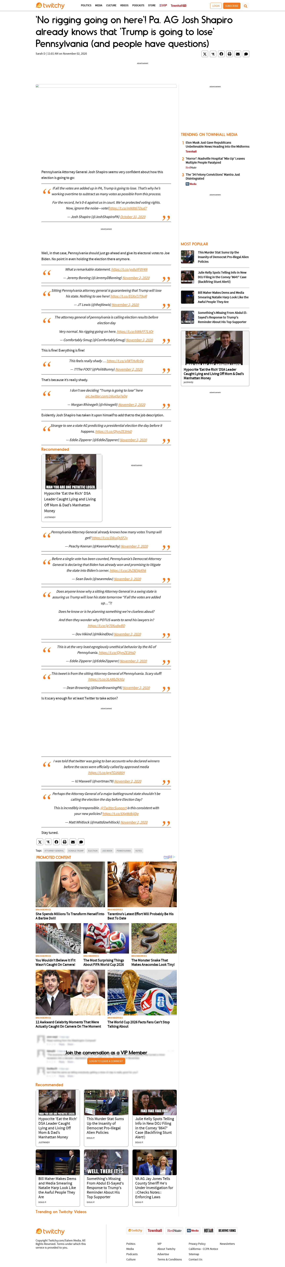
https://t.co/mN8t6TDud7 (128, 208)
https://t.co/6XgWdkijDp (120, 814)
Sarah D (40, 53)
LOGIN (216, 5)
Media (98, 5)
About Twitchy (166, 1249)
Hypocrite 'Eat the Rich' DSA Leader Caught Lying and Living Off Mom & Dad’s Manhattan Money (57, 1128)
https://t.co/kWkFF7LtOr (135, 332)
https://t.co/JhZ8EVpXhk (128, 571)
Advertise (163, 1254)
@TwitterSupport (113, 808)
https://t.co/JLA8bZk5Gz (106, 679)
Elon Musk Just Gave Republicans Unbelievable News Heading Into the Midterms (217, 144)
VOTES (138, 850)
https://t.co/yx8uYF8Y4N (129, 270)
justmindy (50, 517)
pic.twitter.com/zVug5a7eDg (106, 396)
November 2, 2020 (135, 278)
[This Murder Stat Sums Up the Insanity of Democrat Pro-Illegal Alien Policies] (106, 1102)
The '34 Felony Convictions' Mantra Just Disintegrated (213, 176)
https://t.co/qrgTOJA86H (106, 773)
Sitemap (194, 1254)
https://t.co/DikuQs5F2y (109, 538)
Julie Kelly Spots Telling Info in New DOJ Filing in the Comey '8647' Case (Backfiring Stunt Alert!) (154, 1128)
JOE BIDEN (107, 850)
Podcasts (138, 5)
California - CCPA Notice (203, 1249)
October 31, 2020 (132, 217)
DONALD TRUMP (76, 850)
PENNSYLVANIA (124, 850)
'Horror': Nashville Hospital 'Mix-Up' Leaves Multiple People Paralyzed (215, 160)
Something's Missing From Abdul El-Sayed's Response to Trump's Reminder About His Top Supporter (105, 1188)
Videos (124, 5)
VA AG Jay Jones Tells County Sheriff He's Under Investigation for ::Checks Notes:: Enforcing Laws (154, 1188)
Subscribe (231, 5)
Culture (111, 5)
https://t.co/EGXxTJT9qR (128, 296)
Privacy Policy (197, 1244)
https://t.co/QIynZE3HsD (113, 432)
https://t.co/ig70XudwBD (106, 626)
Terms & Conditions (170, 1259)
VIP (159, 1244)
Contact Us (195, 1259)
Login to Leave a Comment (106, 1061)
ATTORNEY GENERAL (54, 850)
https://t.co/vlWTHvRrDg (125, 361)
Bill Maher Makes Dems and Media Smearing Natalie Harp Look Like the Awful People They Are (57, 1188)
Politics (86, 5)
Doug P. (91, 1138)
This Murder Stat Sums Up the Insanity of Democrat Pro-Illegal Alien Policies (223, 257)
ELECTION (92, 850)
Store (152, 5)
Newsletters (227, 1244)
